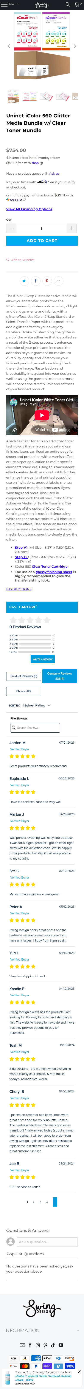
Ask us (54, 173)
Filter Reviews (19, 718)
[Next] (74, 46)
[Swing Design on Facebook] (30, 1346)
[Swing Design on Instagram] (38, 1346)
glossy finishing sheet (54, 572)
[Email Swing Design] (22, 1346)
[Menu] (2, 4)
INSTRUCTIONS (18, 589)
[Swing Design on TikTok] (53, 1346)
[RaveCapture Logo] (23, 607)
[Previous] (9, 46)
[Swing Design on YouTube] (61, 1346)
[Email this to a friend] (58, 281)
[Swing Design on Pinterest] (45, 1346)
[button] (42, 197)
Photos (23, 691)
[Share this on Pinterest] (47, 281)
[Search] (68, 4)
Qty (9, 219)
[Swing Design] (42, 5)
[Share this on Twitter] (24, 281)
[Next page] (55, 1202)
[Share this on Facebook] (35, 281)
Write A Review (43, 659)
